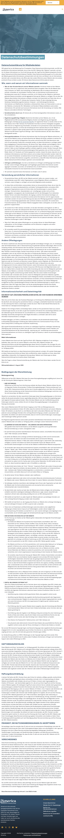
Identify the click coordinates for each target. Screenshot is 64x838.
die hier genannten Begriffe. (26, 122)
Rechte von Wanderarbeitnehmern (50, 808)
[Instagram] (9, 827)
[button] (20, 9)
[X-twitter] (5, 827)
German (50, 2)
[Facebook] (2, 827)
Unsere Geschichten (49, 803)
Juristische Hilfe (48, 816)
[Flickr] (12, 827)
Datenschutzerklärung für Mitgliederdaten (21, 65)
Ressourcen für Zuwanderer (51, 813)
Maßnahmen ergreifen (49, 811)
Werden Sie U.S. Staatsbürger (52, 805)
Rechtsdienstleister (31, 4)
